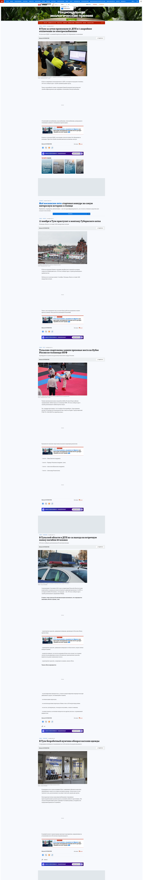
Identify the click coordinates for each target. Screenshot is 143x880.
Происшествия (85, 1)
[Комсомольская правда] (44, 4)
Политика (25, 1)
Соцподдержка (60, 1)
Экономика (37, 1)
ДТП (44, 726)
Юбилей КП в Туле (78, 22)
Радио (89, 4)
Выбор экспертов (111, 1)
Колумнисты (77, 1)
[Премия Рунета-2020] (55, 4)
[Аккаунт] (141, 1)
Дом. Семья (41, 200)
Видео (11, 1)
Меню (2, 1)
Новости (45, 22)
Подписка (101, 4)
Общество (31, 1)
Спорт (71, 1)
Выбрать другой (67, 8)
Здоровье (53, 1)
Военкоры (65, 22)
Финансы (123, 1)
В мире (43, 1)
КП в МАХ (84, 22)
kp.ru (81, 144)
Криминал (45, 859)
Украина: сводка (71, 22)
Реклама (95, 4)
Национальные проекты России (97, 1)
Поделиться (100, 38)
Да (62, 8)
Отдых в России (90, 22)
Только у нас (59, 22)
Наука (67, 1)
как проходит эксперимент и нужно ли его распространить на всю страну (67, 130)
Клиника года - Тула (52, 22)
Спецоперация (18, 1)
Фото (7, 1)
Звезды (48, 1)
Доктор (118, 1)
